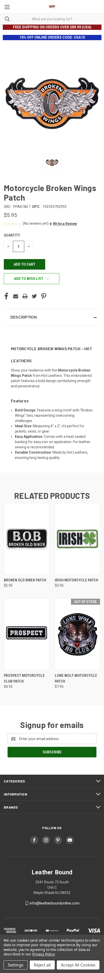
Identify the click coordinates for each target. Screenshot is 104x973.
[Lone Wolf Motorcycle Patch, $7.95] (77, 634)
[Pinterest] (43, 296)
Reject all (42, 965)
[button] (63, 224)
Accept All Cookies (78, 965)
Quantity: (12, 235)
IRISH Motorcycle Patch (76, 580)
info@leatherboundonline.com (55, 903)
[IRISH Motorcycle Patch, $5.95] (77, 539)
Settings (15, 965)
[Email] (15, 296)
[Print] (25, 296)
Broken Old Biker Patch (25, 580)
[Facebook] (6, 296)
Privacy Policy (43, 954)
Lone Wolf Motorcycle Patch (76, 678)
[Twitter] (34, 296)
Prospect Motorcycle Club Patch (24, 678)
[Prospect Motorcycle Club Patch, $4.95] (26, 634)
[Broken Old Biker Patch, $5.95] (26, 539)
